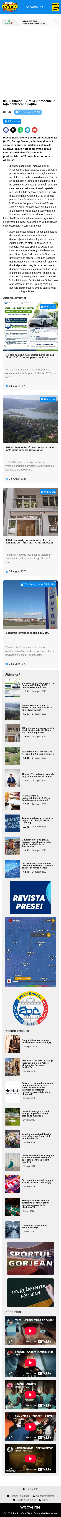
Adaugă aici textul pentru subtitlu (11, 688)
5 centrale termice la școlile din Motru (27, 633)
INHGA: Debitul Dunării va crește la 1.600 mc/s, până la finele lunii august (29, 448)
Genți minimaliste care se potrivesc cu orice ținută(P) (36, 1041)
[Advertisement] (30, 63)
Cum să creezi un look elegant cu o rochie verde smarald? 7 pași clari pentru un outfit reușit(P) (38, 1158)
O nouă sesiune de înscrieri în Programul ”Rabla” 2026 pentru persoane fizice (29, 356)
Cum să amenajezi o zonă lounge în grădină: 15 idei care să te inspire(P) (35, 1113)
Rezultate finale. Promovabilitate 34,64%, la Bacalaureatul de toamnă (36, 797)
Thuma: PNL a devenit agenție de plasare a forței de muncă (38, 775)
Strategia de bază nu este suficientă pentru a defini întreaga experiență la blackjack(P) (35, 1203)
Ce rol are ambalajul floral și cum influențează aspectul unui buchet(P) (36, 1136)
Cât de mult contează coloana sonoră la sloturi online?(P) (37, 1181)
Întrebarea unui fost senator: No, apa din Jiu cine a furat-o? (38, 752)
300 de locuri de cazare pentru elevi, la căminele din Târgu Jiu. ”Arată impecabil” (30, 541)
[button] (6, 130)
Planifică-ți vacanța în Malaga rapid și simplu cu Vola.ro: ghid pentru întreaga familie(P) (37, 1063)
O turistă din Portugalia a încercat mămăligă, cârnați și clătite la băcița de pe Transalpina (37, 842)
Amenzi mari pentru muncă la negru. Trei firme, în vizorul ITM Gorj (37, 820)
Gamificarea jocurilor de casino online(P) (34, 1226)
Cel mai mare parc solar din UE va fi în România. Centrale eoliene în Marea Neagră (37, 865)
